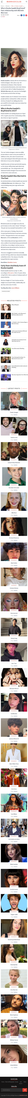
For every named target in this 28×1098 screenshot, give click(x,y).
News (25, 1081)
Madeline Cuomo (12, 262)
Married (7, 1081)
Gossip (16, 1081)
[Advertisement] (14, 32)
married (8, 6)
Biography (11, 1081)
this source (11, 273)
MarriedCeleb (14, 2)
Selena (3, 16)
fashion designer (6, 291)
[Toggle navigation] (2, 1)
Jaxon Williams (15, 288)
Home (3, 1081)
